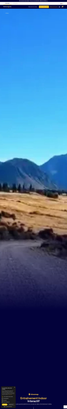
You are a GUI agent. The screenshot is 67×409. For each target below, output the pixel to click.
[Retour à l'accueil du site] (7, 7)
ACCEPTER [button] (4, 404)
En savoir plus (10, 394)
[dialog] (8, 397)
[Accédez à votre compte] (59, 7)
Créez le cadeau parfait (44, 6)
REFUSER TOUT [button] (11, 404)
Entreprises (15, 3)
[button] (8, 406)
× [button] (14, 387)
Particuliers (7, 3)
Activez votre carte (53, 6)
